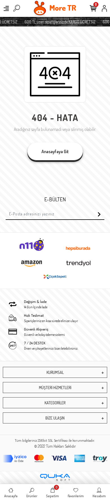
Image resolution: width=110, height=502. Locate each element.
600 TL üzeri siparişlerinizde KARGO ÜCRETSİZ (58, 21)
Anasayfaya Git (55, 151)
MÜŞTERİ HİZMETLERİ (55, 387)
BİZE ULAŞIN (55, 418)
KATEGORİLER (55, 402)
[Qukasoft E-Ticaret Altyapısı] (55, 477)
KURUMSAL (55, 372)
